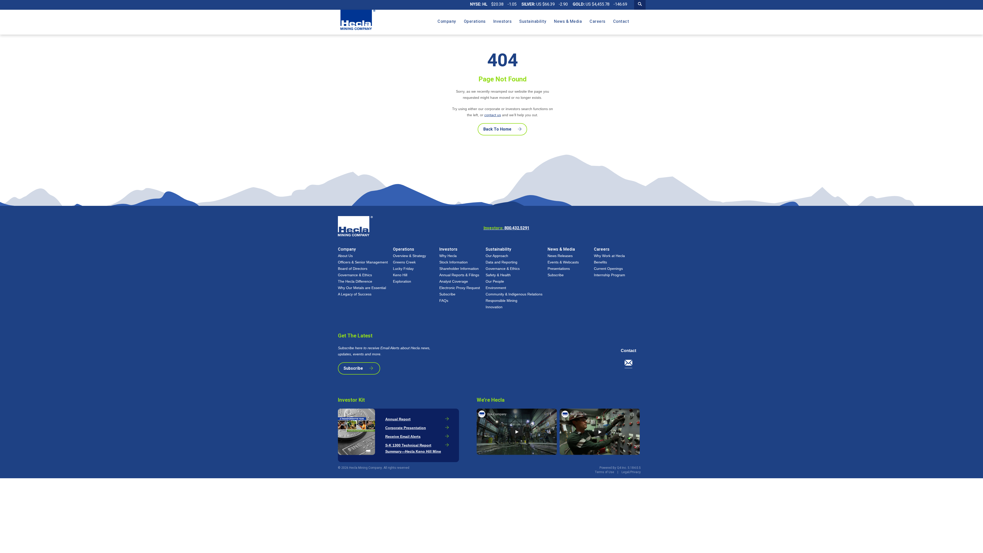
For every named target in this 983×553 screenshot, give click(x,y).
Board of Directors (352, 269)
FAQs (443, 301)
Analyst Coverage (453, 281)
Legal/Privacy (631, 472)
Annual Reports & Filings (459, 275)
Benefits (600, 262)
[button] (630, 364)
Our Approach (497, 256)
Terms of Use (604, 472)
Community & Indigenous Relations (514, 294)
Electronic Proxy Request (459, 288)
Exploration (402, 281)
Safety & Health (498, 275)
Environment (496, 288)
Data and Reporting (501, 262)
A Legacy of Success (354, 294)
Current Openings (608, 269)
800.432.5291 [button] (506, 228)
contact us (492, 115)
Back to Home (497, 129)
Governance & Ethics (355, 275)
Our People (495, 281)
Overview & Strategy (409, 256)
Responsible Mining (501, 301)
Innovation (494, 307)
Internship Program (609, 275)
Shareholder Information (459, 269)
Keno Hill (400, 275)
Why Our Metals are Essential (362, 288)
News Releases (560, 256)
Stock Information (453, 262)
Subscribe (447, 294)
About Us (345, 256)
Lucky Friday (403, 269)
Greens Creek (404, 262)
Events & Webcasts (563, 262)
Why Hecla (448, 256)
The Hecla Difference (355, 281)
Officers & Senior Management (363, 262)
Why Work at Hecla (609, 256)
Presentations (559, 269)
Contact (628, 350)
